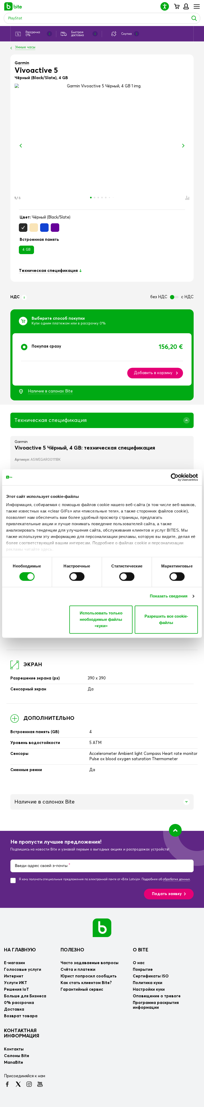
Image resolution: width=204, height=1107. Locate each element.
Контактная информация (21, 1033)
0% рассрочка (19, 1003)
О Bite (140, 950)
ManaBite (185, 6)
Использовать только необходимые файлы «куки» (101, 619)
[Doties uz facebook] (7, 1084)
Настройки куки (149, 989)
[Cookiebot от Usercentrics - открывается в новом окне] (174, 477)
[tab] (102, 359)
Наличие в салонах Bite (50, 391)
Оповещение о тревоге (157, 996)
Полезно (72, 950)
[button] (166, 6)
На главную (20, 950)
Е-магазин (14, 963)
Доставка (14, 1009)
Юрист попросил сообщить (89, 976)
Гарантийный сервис (82, 989)
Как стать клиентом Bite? (86, 983)
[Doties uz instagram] (29, 1084)
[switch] (76, 576)
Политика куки (147, 983)
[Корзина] (176, 6)
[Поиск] (194, 18)
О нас (138, 963)
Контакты (14, 1049)
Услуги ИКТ (15, 983)
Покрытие (143, 970)
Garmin (22, 63)
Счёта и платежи (78, 970)
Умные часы (25, 47)
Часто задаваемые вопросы (89, 963)
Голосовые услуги (22, 970)
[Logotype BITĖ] (13, 6)
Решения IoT (16, 989)
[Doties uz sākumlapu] (102, 927)
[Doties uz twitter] (18, 1084)
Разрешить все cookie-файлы (166, 619)
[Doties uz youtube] (40, 1084)
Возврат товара (20, 1016)
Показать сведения (169, 596)
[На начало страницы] (175, 830)
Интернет (13, 976)
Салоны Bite (16, 1056)
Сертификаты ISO (151, 976)
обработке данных (176, 879)
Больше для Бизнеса (25, 996)
